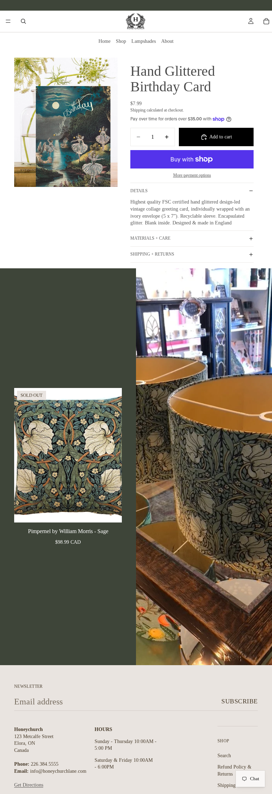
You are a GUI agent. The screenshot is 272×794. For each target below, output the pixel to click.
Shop (121, 41)
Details (139, 190)
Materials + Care (150, 238)
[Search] (23, 21)
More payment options (192, 175)
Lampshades (143, 41)
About (167, 41)
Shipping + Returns (152, 254)
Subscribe (239, 701)
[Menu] (8, 21)
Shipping (226, 785)
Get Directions (28, 785)
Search (224, 755)
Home (104, 41)
